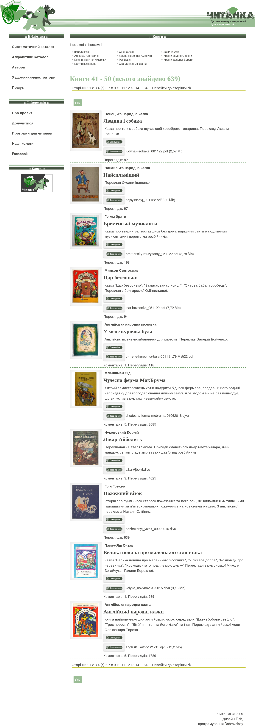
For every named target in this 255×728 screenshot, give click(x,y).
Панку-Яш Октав (119, 545)
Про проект (22, 112)
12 (128, 87)
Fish (239, 718)
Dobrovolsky (234, 723)
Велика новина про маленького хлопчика (152, 552)
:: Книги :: (157, 36)
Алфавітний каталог (30, 56)
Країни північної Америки (90, 59)
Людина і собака (122, 121)
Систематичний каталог (33, 46)
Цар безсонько (120, 277)
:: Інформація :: (36, 102)
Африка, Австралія (86, 55)
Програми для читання (32, 133)
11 (123, 87)
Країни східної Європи (178, 55)
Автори (18, 67)
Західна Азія (171, 52)
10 (118, 87)
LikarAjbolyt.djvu (137, 469)
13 (132, 87)
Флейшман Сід (117, 372)
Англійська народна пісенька (130, 324)
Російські (124, 59)
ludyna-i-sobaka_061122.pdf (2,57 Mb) (154, 151)
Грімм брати (115, 216)
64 (145, 87)
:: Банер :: (37, 169)
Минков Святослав (122, 270)
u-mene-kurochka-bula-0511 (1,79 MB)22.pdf (159, 356)
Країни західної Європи (178, 59)
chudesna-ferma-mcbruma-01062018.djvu (157, 415)
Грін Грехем (115, 486)
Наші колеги (23, 143)
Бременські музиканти (130, 223)
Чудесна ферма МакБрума (134, 380)
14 (137, 87)
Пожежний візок (122, 493)
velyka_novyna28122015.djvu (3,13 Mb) (155, 587)
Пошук (18, 87)
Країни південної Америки (135, 55)
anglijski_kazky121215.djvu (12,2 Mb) (153, 646)
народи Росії (82, 52)
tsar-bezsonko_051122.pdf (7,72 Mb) (153, 307)
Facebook (20, 153)
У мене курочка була (127, 331)
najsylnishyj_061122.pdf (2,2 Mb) (150, 199)
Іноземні (77, 44)
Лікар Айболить (122, 439)
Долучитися (22, 123)
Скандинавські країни (133, 63)
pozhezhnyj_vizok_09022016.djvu (150, 528)
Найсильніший (121, 175)
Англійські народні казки (133, 612)
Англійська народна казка (128, 604)
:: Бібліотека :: (36, 36)
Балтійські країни (85, 63)
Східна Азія (126, 52)
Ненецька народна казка (126, 113)
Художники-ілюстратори (33, 77)
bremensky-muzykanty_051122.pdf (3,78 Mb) (159, 253)
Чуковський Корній (122, 432)
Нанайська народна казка (127, 167)
